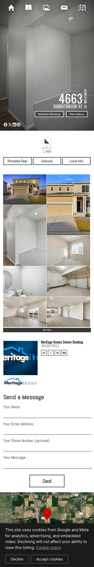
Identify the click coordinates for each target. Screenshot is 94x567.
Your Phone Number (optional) (26, 440)
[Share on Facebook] (5, 124)
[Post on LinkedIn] (14, 124)
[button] (47, 520)
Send (47, 481)
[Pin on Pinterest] (18, 124)
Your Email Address (18, 424)
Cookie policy (48, 547)
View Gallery (76, 114)
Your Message (14, 457)
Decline (17, 559)
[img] (11, 8)
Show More (47, 329)
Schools (47, 161)
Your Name (11, 407)
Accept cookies (49, 559)
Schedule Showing (49, 114)
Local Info (76, 161)
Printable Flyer (17, 161)
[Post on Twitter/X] (10, 124)
